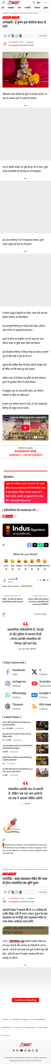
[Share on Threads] (20, 36)
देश (4, 728)
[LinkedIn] (29, 1050)
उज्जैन (5, 874)
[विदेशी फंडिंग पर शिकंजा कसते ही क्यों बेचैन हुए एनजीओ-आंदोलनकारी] (42, 760)
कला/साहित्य (7, 17)
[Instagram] (48, 580)
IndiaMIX (14, 42)
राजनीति (8, 740)
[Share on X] (12, 36)
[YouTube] (44, 580)
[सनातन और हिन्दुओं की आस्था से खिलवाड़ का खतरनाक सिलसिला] (42, 725)
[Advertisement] (25, 134)
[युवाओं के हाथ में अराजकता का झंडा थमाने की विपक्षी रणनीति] (42, 737)
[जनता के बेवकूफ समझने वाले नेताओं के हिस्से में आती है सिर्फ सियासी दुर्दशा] (42, 749)
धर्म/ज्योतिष (15, 17)
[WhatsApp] (16, 695)
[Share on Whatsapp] (16, 36)
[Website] (38, 580)
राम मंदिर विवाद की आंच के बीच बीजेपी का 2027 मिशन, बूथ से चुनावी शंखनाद (18, 770)
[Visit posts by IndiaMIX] (4, 580)
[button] (4, 2)
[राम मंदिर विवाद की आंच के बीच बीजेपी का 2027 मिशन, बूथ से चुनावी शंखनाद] (42, 772)
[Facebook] (41, 580)
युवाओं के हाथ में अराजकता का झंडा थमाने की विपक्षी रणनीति (17, 735)
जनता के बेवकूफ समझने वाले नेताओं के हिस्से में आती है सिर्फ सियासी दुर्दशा (17, 747)
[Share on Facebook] (9, 36)
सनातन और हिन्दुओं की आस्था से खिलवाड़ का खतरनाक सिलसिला (17, 723)
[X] (17, 1050)
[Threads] (16, 706)
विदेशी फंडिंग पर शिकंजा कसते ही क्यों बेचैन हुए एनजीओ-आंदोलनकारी (17, 758)
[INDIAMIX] (13, 2)
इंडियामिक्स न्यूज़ (17, 941)
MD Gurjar (15, 898)
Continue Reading (25, 1000)
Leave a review (41, 614)
